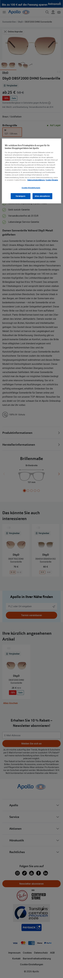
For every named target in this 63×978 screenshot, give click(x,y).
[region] (32, 171)
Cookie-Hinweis (52, 180)
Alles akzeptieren (42, 196)
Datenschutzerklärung (36, 180)
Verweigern (20, 196)
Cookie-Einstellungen (31, 188)
